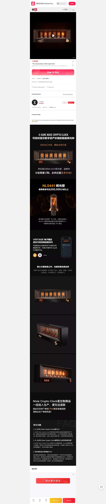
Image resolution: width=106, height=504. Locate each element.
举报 (73, 474)
